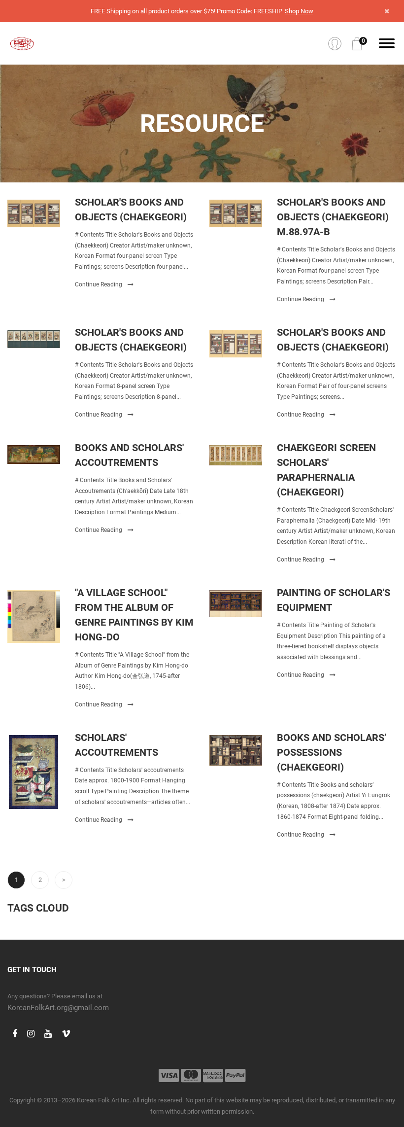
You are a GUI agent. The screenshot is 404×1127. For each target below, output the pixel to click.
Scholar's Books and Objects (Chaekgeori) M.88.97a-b (333, 217)
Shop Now (299, 11)
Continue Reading (99, 284)
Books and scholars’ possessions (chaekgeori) (332, 752)
